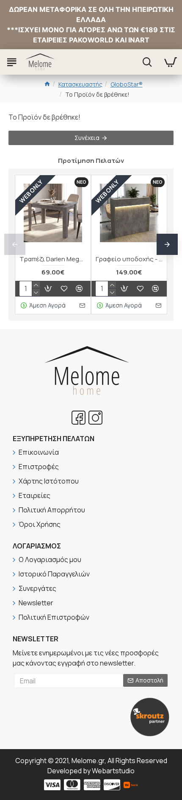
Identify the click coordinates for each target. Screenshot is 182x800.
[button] (14, 244)
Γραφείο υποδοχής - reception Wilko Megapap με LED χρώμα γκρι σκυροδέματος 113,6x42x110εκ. (129, 259)
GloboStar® (126, 84)
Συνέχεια (86, 138)
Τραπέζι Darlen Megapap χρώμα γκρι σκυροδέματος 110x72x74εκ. (52, 259)
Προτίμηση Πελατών (91, 160)
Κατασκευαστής (80, 84)
